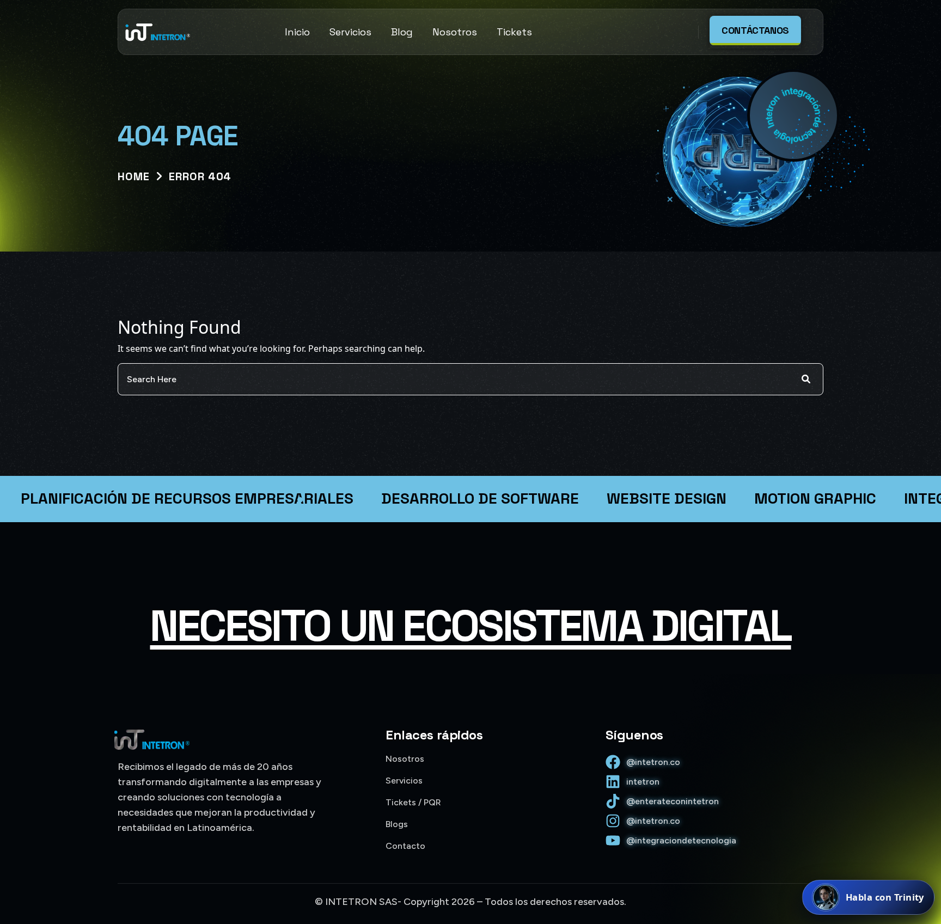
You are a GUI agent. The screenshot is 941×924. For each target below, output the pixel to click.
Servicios (350, 32)
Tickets (514, 32)
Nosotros (454, 32)
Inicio (297, 32)
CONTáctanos (755, 30)
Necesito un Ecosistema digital (470, 625)
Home (134, 176)
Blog (402, 32)
